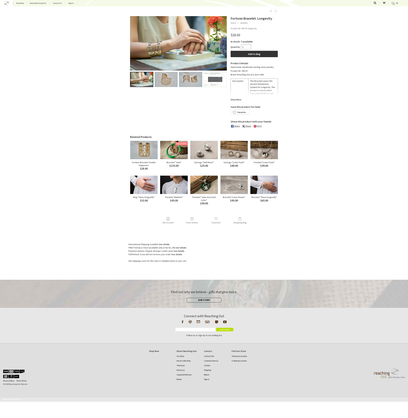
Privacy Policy (8, 381)
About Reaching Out (38, 3)
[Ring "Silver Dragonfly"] (144, 185)
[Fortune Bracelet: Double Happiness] (144, 150)
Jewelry (244, 22)
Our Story (180, 356)
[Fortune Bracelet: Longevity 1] (166, 79)
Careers (207, 365)
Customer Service (211, 361)
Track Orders (192, 222)
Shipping (207, 370)
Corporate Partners (184, 374)
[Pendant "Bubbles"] (174, 185)
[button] (240, 112)
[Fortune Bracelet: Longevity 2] (190, 79)
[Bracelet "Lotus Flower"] (234, 185)
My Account (168, 222)
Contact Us (57, 3)
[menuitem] (271, 11)
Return (206, 374)
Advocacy (181, 370)
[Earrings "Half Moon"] (204, 150)
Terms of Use (21, 381)
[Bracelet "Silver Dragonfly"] (264, 185)
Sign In (71, 3)
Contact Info (209, 356)
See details (164, 244)
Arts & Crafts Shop (184, 361)
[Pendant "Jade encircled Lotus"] (204, 185)
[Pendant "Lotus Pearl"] (264, 150)
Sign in (206, 379)
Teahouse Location (239, 356)
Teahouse (181, 365)
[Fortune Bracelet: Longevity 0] (141, 79)
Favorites (216, 222)
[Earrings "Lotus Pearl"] (234, 150)
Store (233, 22)
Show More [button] (236, 99)
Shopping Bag (240, 222)
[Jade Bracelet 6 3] (215, 79)
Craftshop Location (239, 361)
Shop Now (20, 3)
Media (179, 379)
